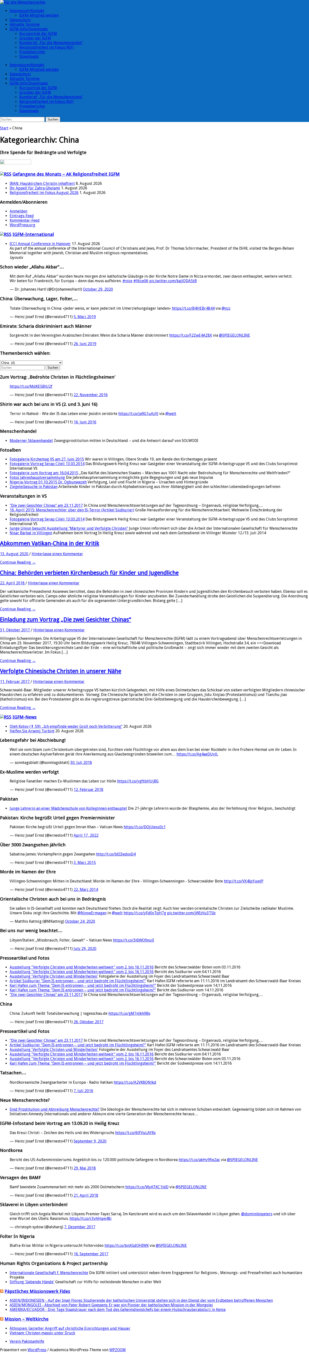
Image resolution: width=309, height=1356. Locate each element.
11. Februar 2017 (15, 681)
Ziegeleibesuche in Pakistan (33, 486)
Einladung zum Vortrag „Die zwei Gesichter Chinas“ (65, 619)
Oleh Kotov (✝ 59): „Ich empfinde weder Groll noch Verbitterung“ (66, 726)
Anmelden (18, 211)
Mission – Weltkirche (27, 1319)
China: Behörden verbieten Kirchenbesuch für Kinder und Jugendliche (89, 572)
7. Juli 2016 (83, 1091)
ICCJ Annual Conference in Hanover (40, 243)
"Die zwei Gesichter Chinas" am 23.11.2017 (46, 505)
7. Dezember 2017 (79, 1227)
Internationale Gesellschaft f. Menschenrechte (49, 1272)
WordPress (37, 1350)
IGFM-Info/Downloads (29, 29)
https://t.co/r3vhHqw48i (91, 1218)
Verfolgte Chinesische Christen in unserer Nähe (60, 671)
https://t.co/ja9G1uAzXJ (138, 413)
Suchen (53, 119)
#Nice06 (140, 281)
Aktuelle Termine (25, 24)
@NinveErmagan (91, 913)
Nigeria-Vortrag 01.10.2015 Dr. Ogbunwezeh (48, 482)
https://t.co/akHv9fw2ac (199, 1159)
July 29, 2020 (85, 948)
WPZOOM (117, 1350)
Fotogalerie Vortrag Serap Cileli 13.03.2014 (47, 463)
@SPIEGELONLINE (234, 335)
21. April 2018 (86, 1195)
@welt (170, 413)
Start (4, 128)
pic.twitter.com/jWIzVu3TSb (191, 913)
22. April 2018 (13, 583)
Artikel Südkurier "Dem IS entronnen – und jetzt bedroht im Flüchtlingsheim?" (78, 981)
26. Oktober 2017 (89, 1022)
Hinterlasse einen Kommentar (57, 554)
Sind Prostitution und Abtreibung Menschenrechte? (54, 1109)
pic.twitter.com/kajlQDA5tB (173, 281)
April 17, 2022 (86, 835)
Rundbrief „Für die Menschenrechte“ (51, 42)
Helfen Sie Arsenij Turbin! (32, 731)
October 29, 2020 (98, 289)
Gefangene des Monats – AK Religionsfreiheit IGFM (66, 174)
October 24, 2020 (80, 921)
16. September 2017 (91, 1254)
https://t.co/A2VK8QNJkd (135, 1082)
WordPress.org (22, 225)
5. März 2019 (85, 316)
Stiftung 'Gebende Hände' (32, 1282)
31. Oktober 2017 (15, 630)
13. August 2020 (14, 554)
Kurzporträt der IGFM (38, 33)
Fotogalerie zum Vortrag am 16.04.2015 (44, 473)
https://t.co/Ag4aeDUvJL (197, 754)
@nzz (226, 308)
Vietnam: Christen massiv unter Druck (42, 1333)
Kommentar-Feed (25, 220)
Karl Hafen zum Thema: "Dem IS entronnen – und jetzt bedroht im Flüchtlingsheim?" (83, 985)
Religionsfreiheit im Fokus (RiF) (46, 47)
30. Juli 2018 (81, 762)
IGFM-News (25, 717)
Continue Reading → (18, 562)
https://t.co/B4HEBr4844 (193, 308)
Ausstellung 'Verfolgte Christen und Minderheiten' (54, 976)
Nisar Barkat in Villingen (31, 533)
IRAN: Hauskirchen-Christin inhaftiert (42, 183)
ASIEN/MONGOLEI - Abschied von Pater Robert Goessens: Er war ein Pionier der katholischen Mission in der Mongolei (111, 1305)
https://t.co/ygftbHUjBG (138, 781)
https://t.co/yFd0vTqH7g (145, 913)
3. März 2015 (85, 862)
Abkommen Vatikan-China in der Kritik (49, 543)
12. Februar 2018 (88, 789)
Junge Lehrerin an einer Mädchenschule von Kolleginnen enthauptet (68, 808)
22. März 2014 (86, 889)
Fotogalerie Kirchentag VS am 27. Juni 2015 (47, 459)
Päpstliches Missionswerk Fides (37, 1291)
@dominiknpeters (256, 1214)
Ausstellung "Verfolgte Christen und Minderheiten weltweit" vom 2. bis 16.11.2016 (82, 967)
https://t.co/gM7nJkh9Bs (129, 1013)
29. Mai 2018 (85, 1168)
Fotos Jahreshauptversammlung (37, 477)
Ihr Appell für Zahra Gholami (35, 188)
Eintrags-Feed (22, 216)
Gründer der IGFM (35, 38)
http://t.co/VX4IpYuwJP (243, 881)
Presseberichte (32, 52)
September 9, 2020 (90, 1141)
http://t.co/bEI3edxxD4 (116, 854)
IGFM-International (33, 234)
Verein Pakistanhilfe (27, 1341)
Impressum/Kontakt (27, 10)
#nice (127, 281)
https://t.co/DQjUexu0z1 (145, 827)
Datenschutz (20, 20)
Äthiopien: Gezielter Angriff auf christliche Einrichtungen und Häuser (70, 1328)
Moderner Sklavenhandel (31, 440)
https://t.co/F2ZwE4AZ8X (190, 335)
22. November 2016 (91, 395)
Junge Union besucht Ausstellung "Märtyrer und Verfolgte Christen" (69, 528)
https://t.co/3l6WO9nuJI (133, 940)
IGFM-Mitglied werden (39, 15)
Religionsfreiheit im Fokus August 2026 (44, 192)
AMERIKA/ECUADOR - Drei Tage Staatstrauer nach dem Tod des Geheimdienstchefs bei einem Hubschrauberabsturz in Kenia (117, 1309)
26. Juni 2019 (85, 343)
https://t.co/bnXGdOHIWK (127, 1245)
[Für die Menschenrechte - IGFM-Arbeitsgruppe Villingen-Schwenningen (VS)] (22, 2)
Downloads (29, 56)
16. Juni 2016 (85, 422)
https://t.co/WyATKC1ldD (147, 1187)
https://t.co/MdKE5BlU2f (31, 386)
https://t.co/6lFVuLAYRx (135, 1132)
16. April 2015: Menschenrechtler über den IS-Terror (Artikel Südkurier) (72, 510)
